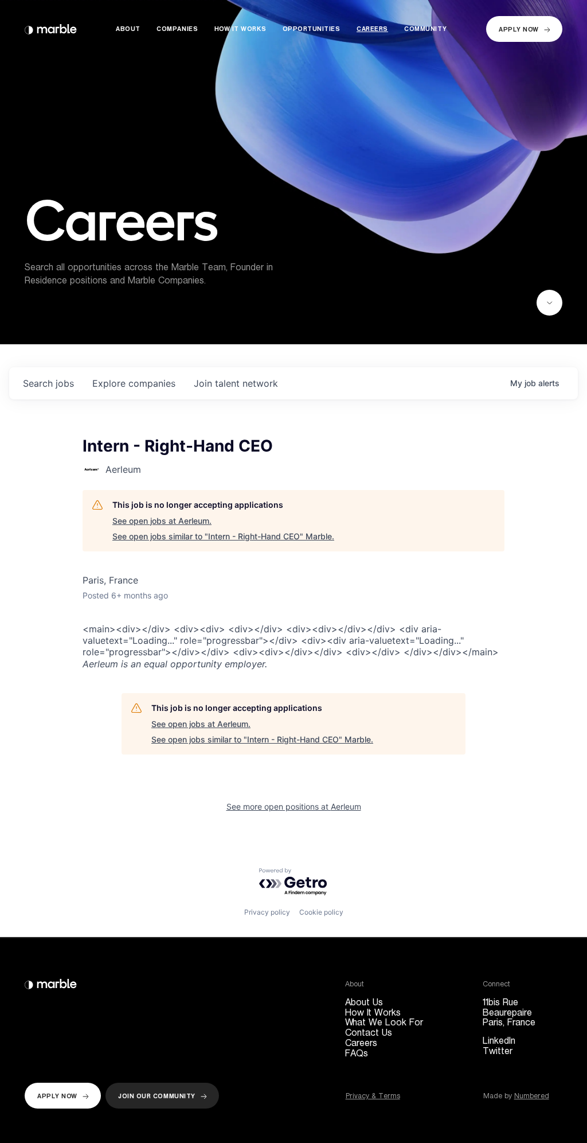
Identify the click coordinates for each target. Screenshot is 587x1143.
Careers (372, 29)
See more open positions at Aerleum (293, 806)
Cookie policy (321, 912)
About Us (364, 1002)
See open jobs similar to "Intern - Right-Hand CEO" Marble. (223, 536)
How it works (240, 29)
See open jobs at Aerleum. (162, 521)
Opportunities (312, 29)
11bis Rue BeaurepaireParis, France (509, 1012)
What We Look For (384, 1022)
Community (425, 29)
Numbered (531, 1095)
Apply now (519, 29)
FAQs (356, 1053)
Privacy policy (267, 912)
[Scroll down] (549, 303)
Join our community (156, 1096)
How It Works (373, 1013)
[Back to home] (51, 29)
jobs (48, 383)
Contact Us (368, 1033)
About (128, 29)
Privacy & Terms (373, 1095)
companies (133, 383)
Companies (177, 29)
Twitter (497, 1051)
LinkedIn (499, 1041)
